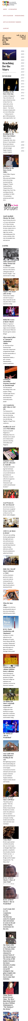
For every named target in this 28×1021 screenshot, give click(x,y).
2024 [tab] (22, 57)
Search (11, 29)
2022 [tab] (22, 63)
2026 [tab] (22, 51)
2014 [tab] (22, 87)
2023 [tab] (22, 60)
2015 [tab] (22, 84)
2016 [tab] (22, 81)
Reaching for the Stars (8, 66)
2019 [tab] (22, 72)
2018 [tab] (22, 75)
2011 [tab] (22, 95)
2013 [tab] (22, 90)
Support (6, 28)
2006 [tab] (22, 151)
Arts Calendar (8, 15)
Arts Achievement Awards (12, 22)
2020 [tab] (22, 69)
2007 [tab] (22, 148)
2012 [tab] (22, 92)
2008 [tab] (22, 145)
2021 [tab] (22, 66)
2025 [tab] (22, 54)
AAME (5, 9)
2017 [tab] (22, 78)
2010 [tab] (22, 98)
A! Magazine (13, 9)
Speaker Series (19, 15)
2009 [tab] (22, 142)
